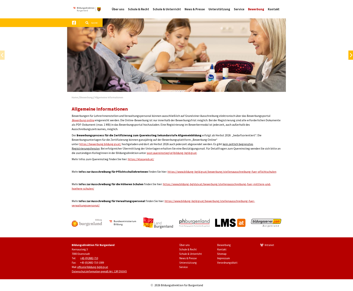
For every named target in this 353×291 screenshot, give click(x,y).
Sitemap (222, 254)
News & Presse (188, 258)
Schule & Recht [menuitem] (138, 9)
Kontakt (222, 249)
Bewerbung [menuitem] (256, 9)
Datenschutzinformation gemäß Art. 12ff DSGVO (99, 271)
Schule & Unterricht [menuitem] (167, 9)
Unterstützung (188, 262)
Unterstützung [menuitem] (219, 9)
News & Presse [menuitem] (195, 9)
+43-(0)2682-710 (89, 258)
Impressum (223, 258)
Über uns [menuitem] (118, 9)
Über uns (184, 245)
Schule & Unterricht (190, 254)
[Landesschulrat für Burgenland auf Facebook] (74, 22)
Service (183, 267)
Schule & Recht (188, 249)
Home (75, 97)
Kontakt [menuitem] (273, 9)
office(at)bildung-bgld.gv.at (92, 267)
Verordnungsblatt (227, 262)
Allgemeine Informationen (109, 97)
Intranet (269, 245)
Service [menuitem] (239, 9)
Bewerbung (86, 97)
